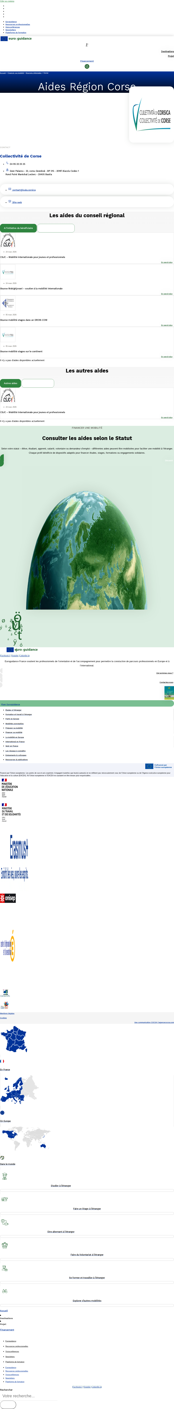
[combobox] (28, 1396)
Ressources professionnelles (17, 9)
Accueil (3, 73)
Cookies (3, 1018)
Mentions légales (7, 1013)
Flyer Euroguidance (10, 704)
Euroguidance (11, 6)
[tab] (18, 228)
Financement (87, 61)
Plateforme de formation (15, 17)
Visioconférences (12, 11)
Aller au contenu (7, 1)
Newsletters (10, 14)
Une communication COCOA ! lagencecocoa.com (154, 1022)
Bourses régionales (33, 73)
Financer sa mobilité (16, 73)
